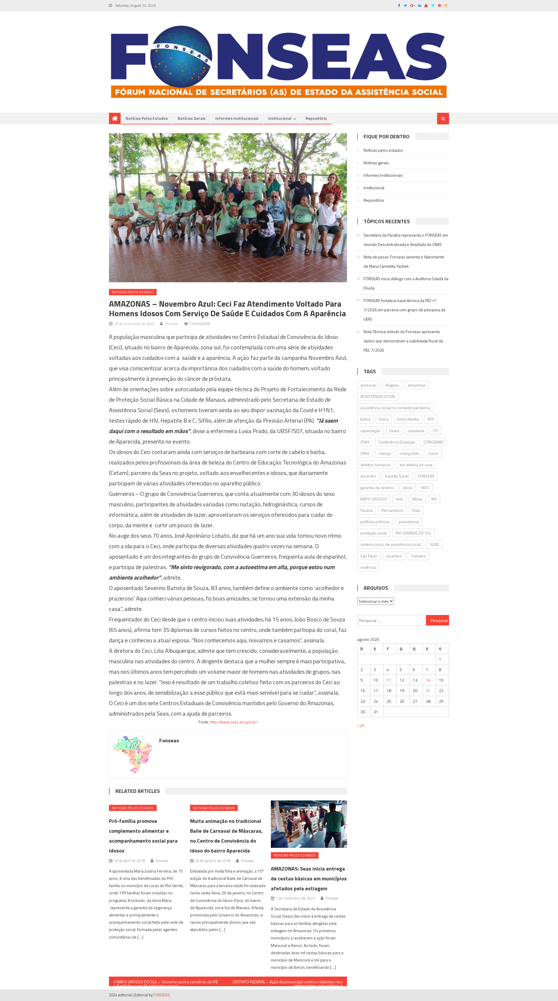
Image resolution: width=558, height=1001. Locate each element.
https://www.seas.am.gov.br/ (234, 722)
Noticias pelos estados (133, 292)
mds (399, 499)
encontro (368, 476)
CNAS (365, 442)
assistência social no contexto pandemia (395, 408)
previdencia (408, 522)
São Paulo (369, 556)
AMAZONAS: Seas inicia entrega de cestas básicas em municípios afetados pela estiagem (309, 878)
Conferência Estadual (396, 442)
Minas (417, 499)
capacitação (370, 431)
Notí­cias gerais (191, 118)
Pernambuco (392, 510)
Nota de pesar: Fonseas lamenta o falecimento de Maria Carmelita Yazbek (404, 261)
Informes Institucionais (236, 118)
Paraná (366, 510)
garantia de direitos (377, 488)
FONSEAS (426, 476)
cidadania (416, 431)
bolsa (384, 419)
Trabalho (418, 556)
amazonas (417, 385)
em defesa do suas (416, 465)
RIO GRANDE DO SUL (414, 533)
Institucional (279, 118)
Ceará (394, 431)
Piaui (416, 510)
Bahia (365, 419)
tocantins (394, 556)
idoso (408, 488)
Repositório (316, 118)
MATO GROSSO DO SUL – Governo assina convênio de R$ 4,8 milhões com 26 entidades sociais (166, 982)
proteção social (373, 533)
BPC (431, 419)
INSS (425, 488)
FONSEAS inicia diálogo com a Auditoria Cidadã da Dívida (406, 283)
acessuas (368, 385)
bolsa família (408, 419)
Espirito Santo (397, 476)
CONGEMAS (433, 442)
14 (428, 680)
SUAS (434, 544)
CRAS (365, 453)
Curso (433, 453)
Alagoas (392, 385)
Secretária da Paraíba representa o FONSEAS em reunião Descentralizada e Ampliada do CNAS (406, 239)
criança (384, 453)
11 (389, 680)
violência (368, 567)
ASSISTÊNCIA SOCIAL (378, 396)
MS (434, 499)
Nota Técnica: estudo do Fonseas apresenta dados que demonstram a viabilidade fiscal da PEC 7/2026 (403, 340)
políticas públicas (375, 522)
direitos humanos (375, 465)
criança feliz (409, 453)
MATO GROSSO (373, 499)
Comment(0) (199, 323)
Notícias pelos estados (147, 118)
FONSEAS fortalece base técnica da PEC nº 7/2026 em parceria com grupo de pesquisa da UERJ (404, 309)
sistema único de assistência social (390, 544)
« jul (360, 725)
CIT (435, 431)
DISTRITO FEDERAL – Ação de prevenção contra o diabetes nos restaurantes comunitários (287, 982)
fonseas (171, 323)
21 (428, 690)
